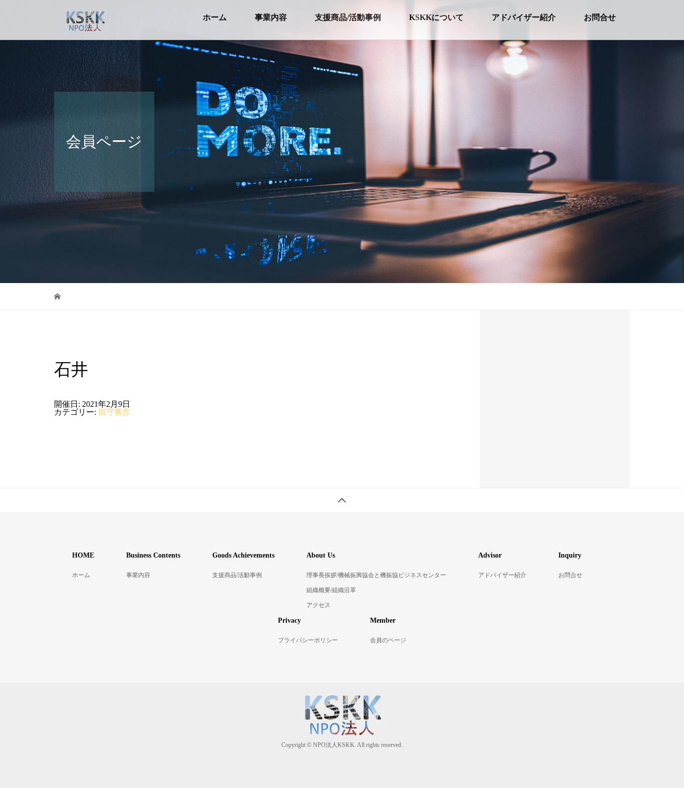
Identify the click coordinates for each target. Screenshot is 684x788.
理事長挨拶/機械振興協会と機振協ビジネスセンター (376, 575)
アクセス (318, 605)
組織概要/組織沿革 (331, 590)
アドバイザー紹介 (524, 17)
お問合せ (600, 17)
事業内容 (271, 17)
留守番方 (114, 412)
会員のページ (388, 640)
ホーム (215, 17)
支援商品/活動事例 (348, 17)
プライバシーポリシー (308, 640)
